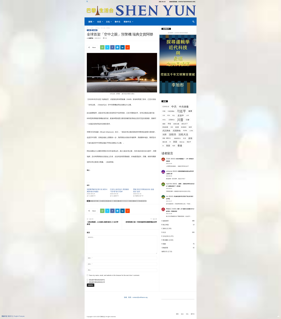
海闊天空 (164, 251)
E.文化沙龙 (165, 236)
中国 (163, 111)
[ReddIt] (127, 47)
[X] (87, 1)
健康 (190, 111)
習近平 (189, 142)
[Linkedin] (122, 47)
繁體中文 (11, 316)
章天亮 (164, 142)
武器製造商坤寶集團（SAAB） (127, 201)
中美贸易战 (171, 111)
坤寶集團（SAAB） (114, 201)
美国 (175, 142)
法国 (164, 134)
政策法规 (176, 124)
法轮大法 (183, 134)
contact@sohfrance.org (140, 297)
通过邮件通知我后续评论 (97, 280)
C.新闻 (91, 28)
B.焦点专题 (165, 224)
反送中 (181, 115)
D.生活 (163, 232)
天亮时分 (171, 120)
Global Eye (105, 201)
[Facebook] (112, 47)
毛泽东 (185, 130)
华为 (168, 115)
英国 (168, 145)
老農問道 (90, 38)
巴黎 (187, 120)
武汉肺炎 (166, 130)
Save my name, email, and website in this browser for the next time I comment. (114, 275)
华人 (173, 115)
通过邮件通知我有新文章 (97, 282)
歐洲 (190, 127)
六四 (163, 115)
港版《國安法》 (167, 138)
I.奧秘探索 (164, 248)
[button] (193, 21)
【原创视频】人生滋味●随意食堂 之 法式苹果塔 (102, 223)
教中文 (117, 21)
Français (22, 316)
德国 (163, 124)
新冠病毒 (165, 127)
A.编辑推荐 (165, 221)
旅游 (172, 127)
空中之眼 (144, 201)
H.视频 (163, 244)
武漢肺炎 (177, 131)
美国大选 (181, 142)
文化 (108, 21)
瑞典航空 (138, 201)
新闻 (90, 21)
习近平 (181, 111)
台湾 (187, 115)
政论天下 (185, 124)
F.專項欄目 (164, 240)
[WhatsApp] (102, 47)
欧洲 (177, 127)
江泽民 (191, 130)
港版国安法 (177, 138)
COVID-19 (165, 106)
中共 (174, 106)
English (16, 316)
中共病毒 (184, 106)
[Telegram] (117, 47)
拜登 (169, 124)
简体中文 (127, 21)
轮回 (173, 145)
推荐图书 (166, 29)
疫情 (190, 138)
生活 (99, 21)
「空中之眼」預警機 (96, 201)
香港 (179, 145)
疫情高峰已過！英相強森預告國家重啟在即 (141, 222)
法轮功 (172, 134)
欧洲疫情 (183, 127)
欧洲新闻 (95, 30)
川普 (180, 120)
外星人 (164, 119)
